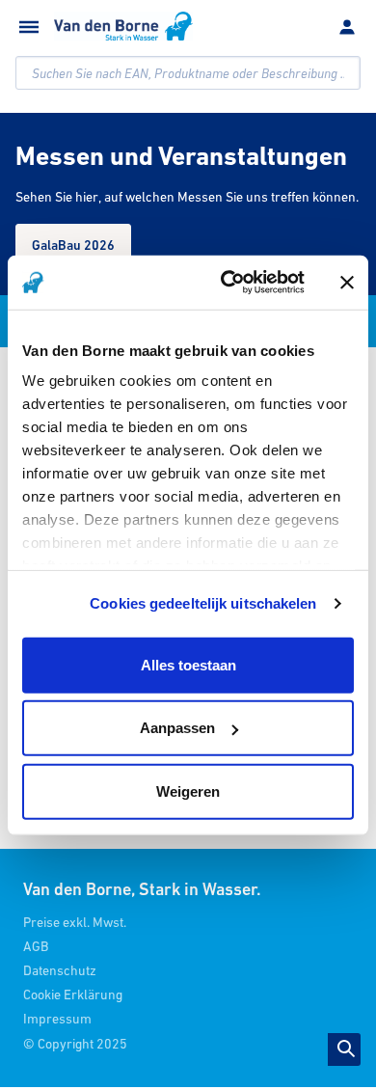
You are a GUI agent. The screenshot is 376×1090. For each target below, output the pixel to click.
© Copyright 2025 (75, 1043)
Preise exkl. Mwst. (74, 922)
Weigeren (188, 790)
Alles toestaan (188, 664)
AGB (35, 946)
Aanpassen (177, 728)
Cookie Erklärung (72, 994)
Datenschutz (59, 970)
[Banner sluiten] (347, 282)
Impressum (57, 1018)
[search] (188, 73)
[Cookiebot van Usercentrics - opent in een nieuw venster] (228, 282)
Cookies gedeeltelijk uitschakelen (203, 603)
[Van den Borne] (123, 26)
